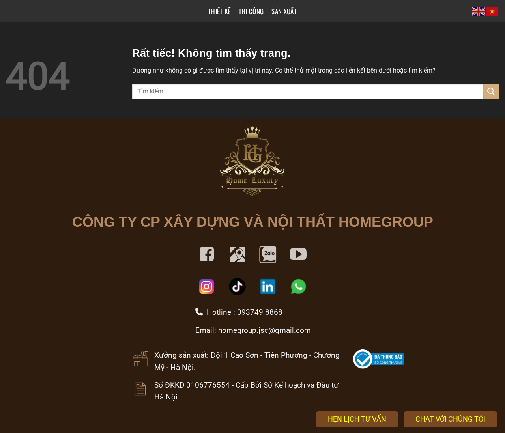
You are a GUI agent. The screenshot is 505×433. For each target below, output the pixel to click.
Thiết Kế (219, 11)
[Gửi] (491, 91)
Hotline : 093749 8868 (242, 312)
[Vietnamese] (492, 11)
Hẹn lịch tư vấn (357, 419)
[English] (479, 11)
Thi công (251, 11)
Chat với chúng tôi (450, 419)
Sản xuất (284, 11)
